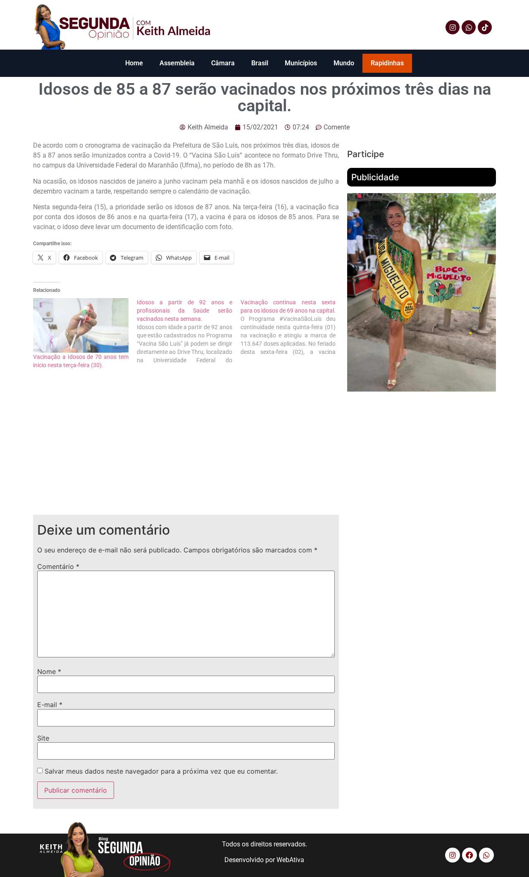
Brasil (259, 63)
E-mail (49, 704)
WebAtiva (290, 860)
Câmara (223, 63)
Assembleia (177, 63)
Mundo (344, 63)
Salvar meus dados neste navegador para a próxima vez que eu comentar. (161, 771)
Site (43, 738)
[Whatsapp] (469, 27)
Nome (49, 671)
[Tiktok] (485, 27)
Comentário (58, 566)
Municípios (301, 63)
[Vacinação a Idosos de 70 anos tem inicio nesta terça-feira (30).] (81, 325)
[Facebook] (469, 855)
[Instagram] (453, 27)
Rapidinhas (387, 63)
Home (134, 63)
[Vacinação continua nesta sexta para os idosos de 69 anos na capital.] (292, 327)
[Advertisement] (186, 449)
